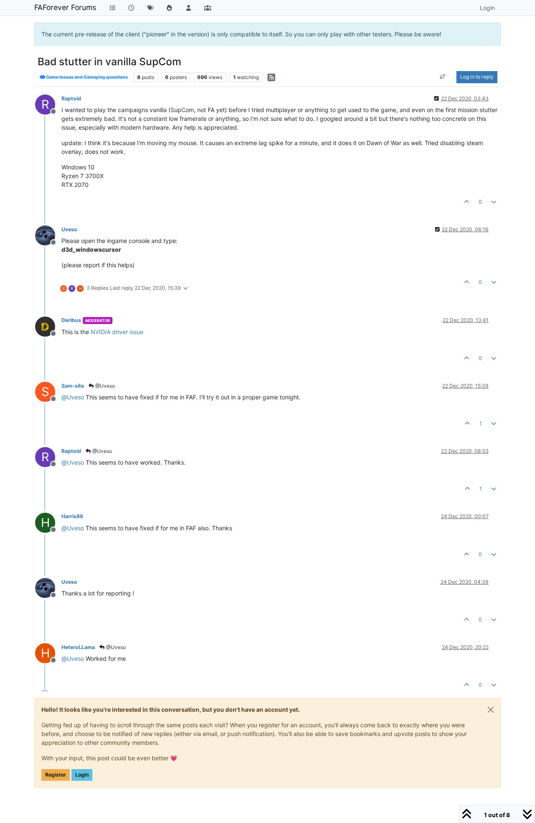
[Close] (490, 709)
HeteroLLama (78, 647)
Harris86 (72, 516)
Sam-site (72, 386)
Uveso (69, 229)
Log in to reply (477, 77)
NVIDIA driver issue (117, 331)
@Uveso (104, 386)
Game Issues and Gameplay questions (86, 77)
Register (55, 775)
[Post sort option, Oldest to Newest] (443, 77)
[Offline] (48, 234)
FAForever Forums (65, 7)
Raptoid (71, 98)
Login (82, 775)
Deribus (71, 320)
